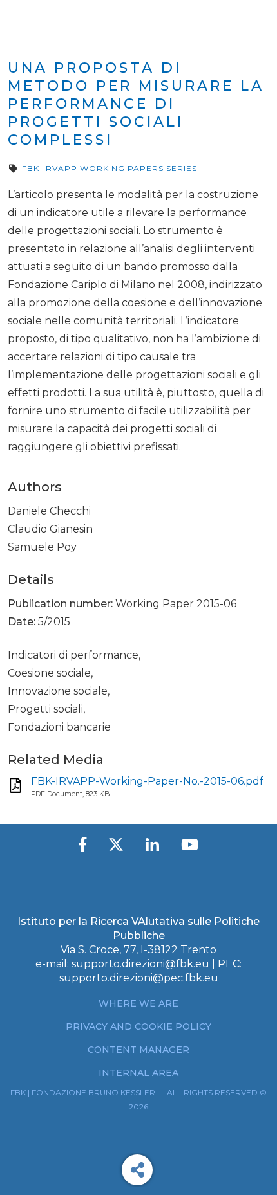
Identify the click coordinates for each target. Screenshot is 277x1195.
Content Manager (138, 1049)
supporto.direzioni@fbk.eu (140, 964)
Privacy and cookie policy (138, 1026)
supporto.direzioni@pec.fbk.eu (138, 978)
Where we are (138, 1003)
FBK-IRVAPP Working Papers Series (109, 168)
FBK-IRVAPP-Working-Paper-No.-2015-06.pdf (147, 781)
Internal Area (138, 1073)
